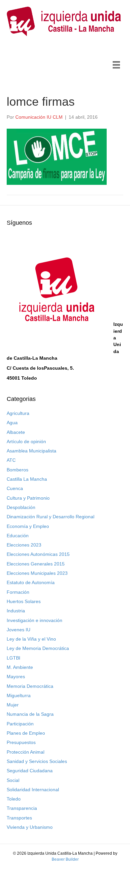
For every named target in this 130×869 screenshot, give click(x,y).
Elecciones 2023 (24, 545)
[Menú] (116, 65)
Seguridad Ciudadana (30, 770)
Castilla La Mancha (27, 479)
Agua (12, 422)
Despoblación (21, 507)
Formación (18, 592)
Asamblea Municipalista (31, 450)
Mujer (13, 704)
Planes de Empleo (26, 733)
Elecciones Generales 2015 (36, 563)
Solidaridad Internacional (33, 789)
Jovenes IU (18, 629)
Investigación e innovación (34, 620)
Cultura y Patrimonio (28, 498)
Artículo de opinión (26, 441)
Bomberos (17, 469)
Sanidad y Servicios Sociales (37, 761)
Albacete (16, 432)
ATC (11, 460)
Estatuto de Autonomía (31, 582)
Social (13, 780)
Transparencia (22, 808)
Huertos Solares (24, 601)
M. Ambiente (20, 667)
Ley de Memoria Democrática (38, 648)
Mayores (16, 676)
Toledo (14, 799)
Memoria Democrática (30, 686)
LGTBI (13, 658)
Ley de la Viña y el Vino (31, 639)
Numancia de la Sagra (30, 714)
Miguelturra (19, 695)
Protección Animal (25, 752)
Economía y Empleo (28, 526)
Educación (18, 535)
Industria (16, 610)
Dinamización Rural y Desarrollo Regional (50, 516)
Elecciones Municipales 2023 (37, 573)
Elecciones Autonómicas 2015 (38, 554)
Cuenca (15, 488)
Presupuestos (21, 742)
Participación (20, 723)
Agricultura (18, 413)
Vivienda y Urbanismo (30, 827)
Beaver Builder (65, 859)
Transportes (19, 817)
